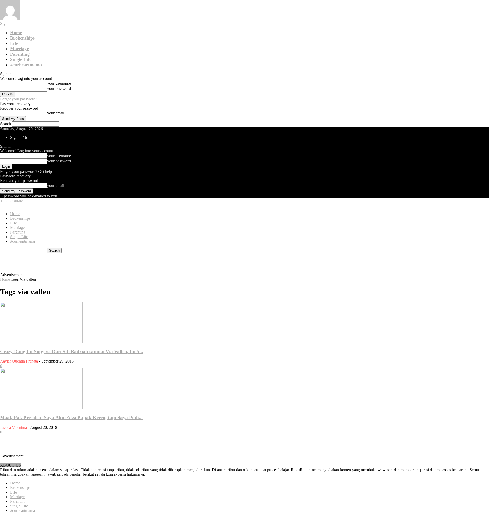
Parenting (20, 54)
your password (59, 88)
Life (14, 43)
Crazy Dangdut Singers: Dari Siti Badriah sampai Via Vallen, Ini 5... (71, 351)
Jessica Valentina (13, 427)
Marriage (19, 48)
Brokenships (22, 38)
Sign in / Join (20, 137)
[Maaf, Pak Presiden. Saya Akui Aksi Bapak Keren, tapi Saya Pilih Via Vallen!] (41, 407)
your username (59, 83)
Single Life (20, 59)
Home (16, 32)
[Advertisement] (116, 264)
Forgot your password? (18, 99)
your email (55, 113)
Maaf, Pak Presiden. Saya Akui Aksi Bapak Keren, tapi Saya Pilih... (71, 417)
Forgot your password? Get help (26, 171)
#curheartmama (26, 64)
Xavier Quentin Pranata (19, 361)
